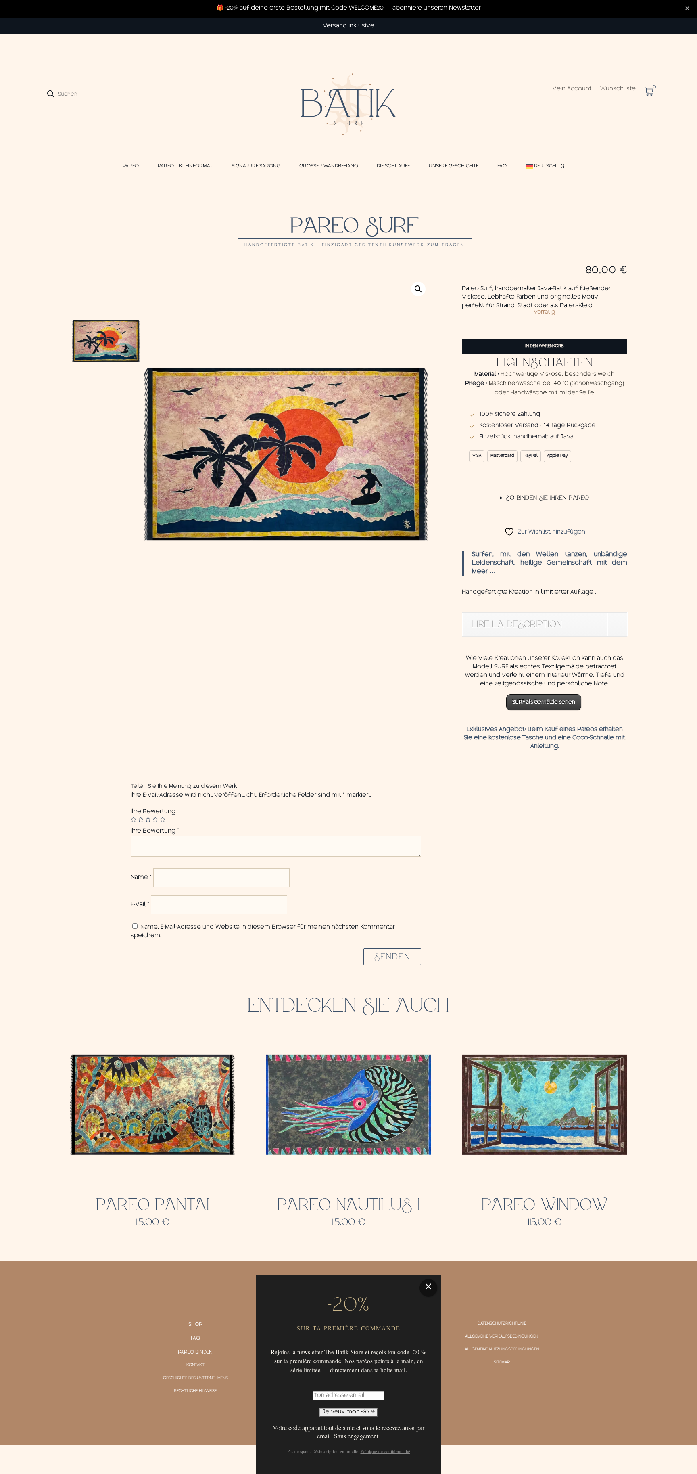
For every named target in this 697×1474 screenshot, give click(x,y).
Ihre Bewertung (153, 812)
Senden (392, 956)
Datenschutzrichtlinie (502, 1323)
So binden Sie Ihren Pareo (544, 497)
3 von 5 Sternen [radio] (148, 819)
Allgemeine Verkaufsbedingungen (501, 1336)
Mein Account (572, 89)
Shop (195, 1324)
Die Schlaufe (393, 166)
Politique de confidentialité (385, 1451)
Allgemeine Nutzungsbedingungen (502, 1349)
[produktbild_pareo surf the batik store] (286, 454)
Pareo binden (195, 1352)
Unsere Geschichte (453, 166)
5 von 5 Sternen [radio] (162, 819)
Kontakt (195, 1365)
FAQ (502, 166)
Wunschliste (618, 89)
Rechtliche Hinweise (195, 1391)
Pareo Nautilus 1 (348, 1205)
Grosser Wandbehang (328, 166)
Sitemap (502, 1362)
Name (141, 878)
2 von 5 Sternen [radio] (141, 819)
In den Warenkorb (544, 346)
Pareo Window (544, 1205)
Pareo (131, 166)
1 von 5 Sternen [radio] (133, 819)
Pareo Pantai (152, 1205)
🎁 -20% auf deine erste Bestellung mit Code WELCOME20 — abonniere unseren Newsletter (349, 8)
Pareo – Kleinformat (185, 166)
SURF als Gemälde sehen (543, 702)
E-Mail (140, 905)
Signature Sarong (256, 166)
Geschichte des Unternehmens (195, 1378)
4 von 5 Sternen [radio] (155, 819)
